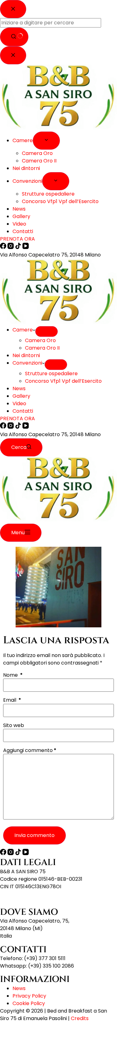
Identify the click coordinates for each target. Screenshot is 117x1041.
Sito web (13, 725)
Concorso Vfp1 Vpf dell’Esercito (63, 381)
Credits (80, 1018)
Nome (13, 675)
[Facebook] (3, 427)
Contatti (22, 411)
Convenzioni (27, 362)
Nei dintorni (26, 355)
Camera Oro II (42, 347)
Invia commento (34, 835)
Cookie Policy (28, 1003)
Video (19, 403)
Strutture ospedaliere (51, 373)
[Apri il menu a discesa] (46, 331)
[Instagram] (11, 427)
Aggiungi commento (29, 750)
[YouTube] (25, 427)
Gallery (21, 396)
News (19, 388)
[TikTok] (18, 427)
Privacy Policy (29, 995)
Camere (22, 329)
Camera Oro (40, 340)
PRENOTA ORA (17, 418)
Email (12, 700)
